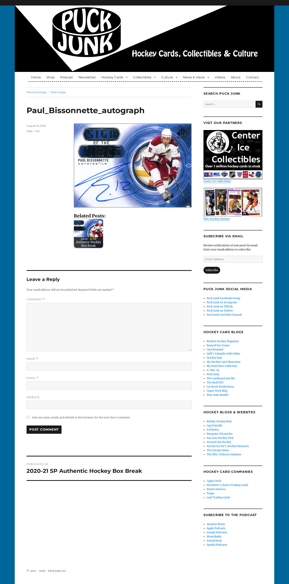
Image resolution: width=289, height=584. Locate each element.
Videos (220, 77)
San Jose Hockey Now (220, 438)
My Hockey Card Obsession (223, 362)
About (236, 77)
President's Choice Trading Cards (227, 485)
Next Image (58, 92)
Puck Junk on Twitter (220, 310)
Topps (210, 493)
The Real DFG (215, 382)
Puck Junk (213, 374)
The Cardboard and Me (221, 378)
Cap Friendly (214, 425)
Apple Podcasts (216, 528)
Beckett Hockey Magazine (223, 341)
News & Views (194, 77)
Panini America (216, 489)
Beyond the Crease (218, 345)
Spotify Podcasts (217, 544)
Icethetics (213, 429)
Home (36, 77)
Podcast (66, 77)
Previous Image (37, 92)
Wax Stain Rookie (217, 395)
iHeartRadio (214, 536)
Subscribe (212, 270)
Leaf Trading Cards (218, 497)
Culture (167, 77)
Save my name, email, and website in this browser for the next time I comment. (81, 417)
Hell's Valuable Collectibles (223, 353)
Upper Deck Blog (217, 390)
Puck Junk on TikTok (220, 306)
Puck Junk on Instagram (222, 302)
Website (33, 397)
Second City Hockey (219, 442)
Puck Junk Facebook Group (223, 298)
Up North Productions (220, 386)
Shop (50, 77)
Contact (252, 77)
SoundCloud (214, 540)
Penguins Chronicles (220, 433)
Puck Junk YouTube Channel (224, 314)
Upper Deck (214, 481)
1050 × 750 (33, 131)
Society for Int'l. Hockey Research (228, 446)
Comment (35, 299)
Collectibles (142, 77)
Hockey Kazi (214, 357)
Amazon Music (216, 524)
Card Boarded (215, 349)
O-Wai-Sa (213, 370)
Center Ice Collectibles (217, 181)
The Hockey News (218, 450)
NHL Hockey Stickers (216, 219)
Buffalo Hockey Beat (219, 421)
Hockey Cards (112, 77)
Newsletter (87, 77)
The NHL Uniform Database (224, 454)
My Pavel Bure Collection (222, 366)
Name (32, 358)
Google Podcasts (217, 532)
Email (32, 378)
